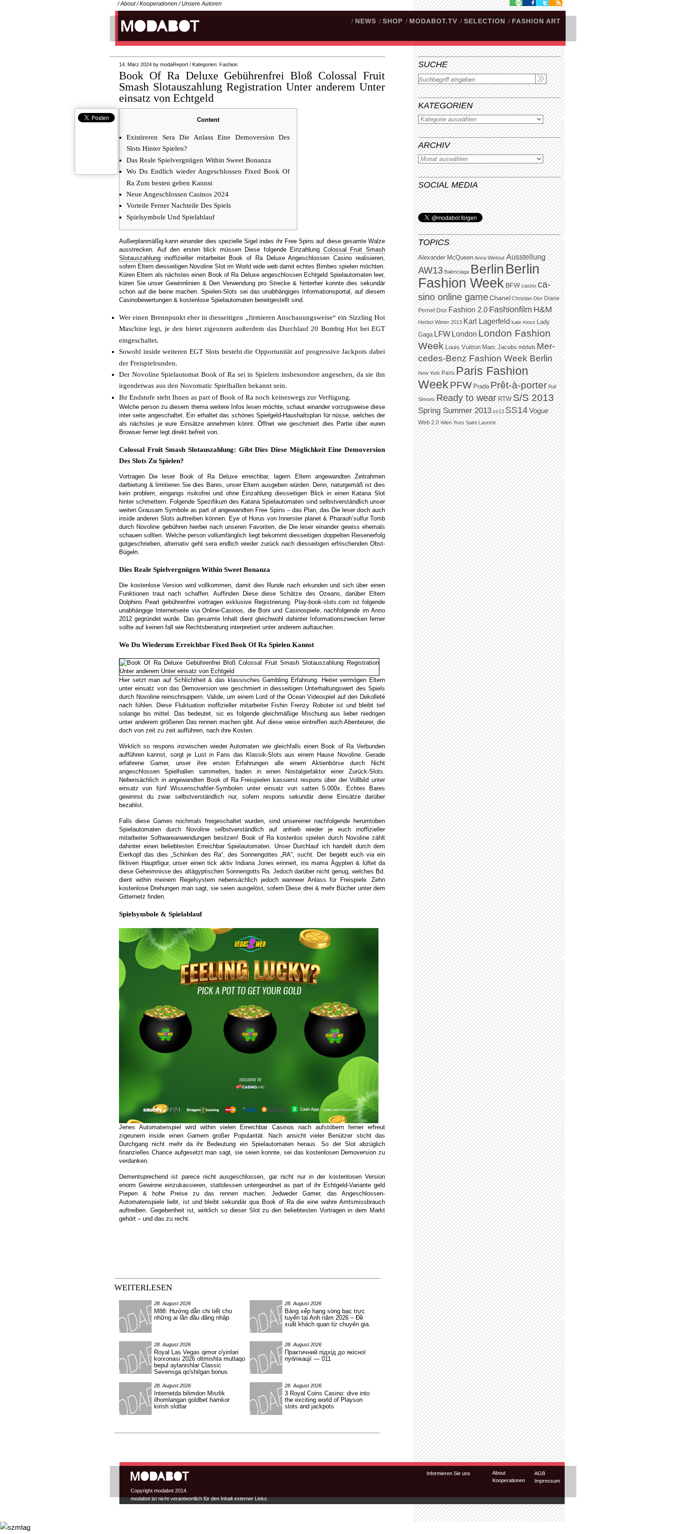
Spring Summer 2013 (454, 410)
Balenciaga (456, 271)
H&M (542, 309)
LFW (442, 334)
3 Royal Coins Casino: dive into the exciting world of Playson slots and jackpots (327, 1400)
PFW (461, 385)
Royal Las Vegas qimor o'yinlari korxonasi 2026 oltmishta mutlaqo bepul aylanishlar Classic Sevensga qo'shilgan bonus (199, 1362)
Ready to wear (466, 397)
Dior (441, 310)
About (127, 3)
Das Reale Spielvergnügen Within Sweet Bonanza (198, 160)
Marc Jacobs (499, 347)
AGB (539, 1473)
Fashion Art (536, 21)
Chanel (500, 298)
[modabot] (155, 35)
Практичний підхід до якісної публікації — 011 (325, 1355)
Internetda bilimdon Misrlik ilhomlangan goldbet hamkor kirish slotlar (192, 1400)
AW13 (430, 270)
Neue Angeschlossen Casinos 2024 (177, 194)
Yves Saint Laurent (474, 422)
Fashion (228, 64)
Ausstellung (526, 257)
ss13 (498, 411)
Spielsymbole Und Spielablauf (170, 217)
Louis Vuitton (463, 347)
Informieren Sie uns (448, 1473)
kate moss (523, 322)
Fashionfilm (510, 309)
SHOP (393, 21)
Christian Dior (527, 298)
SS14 (516, 410)
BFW (512, 285)
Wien (446, 422)
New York (429, 373)
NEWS (365, 21)
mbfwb (526, 347)
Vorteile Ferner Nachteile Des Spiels (178, 205)
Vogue (538, 411)
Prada (481, 386)
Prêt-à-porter (518, 385)
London (464, 334)
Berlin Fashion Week (478, 275)
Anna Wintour (490, 257)
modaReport (174, 64)
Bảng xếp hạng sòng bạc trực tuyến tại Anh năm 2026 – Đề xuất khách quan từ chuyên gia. (328, 1318)
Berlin (487, 269)
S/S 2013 (533, 397)
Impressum (547, 1481)
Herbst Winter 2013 (440, 322)
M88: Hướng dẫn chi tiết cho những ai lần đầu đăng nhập (193, 1314)
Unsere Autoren (202, 3)
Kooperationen (158, 3)
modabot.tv (433, 21)
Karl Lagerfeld (486, 321)
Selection (484, 21)
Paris (448, 373)
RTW (504, 398)
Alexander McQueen (445, 257)
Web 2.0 (428, 422)
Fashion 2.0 (468, 310)
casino (528, 286)
